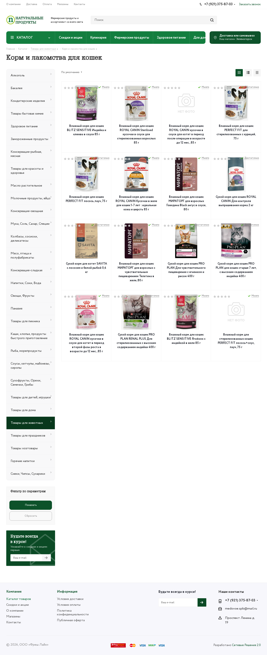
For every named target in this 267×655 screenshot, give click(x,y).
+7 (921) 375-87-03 (240, 600)
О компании (14, 610)
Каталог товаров (18, 599)
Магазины (13, 616)
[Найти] (212, 20)
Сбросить (31, 516)
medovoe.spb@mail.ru (241, 608)
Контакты (13, 622)
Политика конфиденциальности (73, 612)
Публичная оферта (71, 620)
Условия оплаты (69, 604)
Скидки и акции (17, 604)
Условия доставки (70, 599)
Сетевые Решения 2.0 (246, 645)
